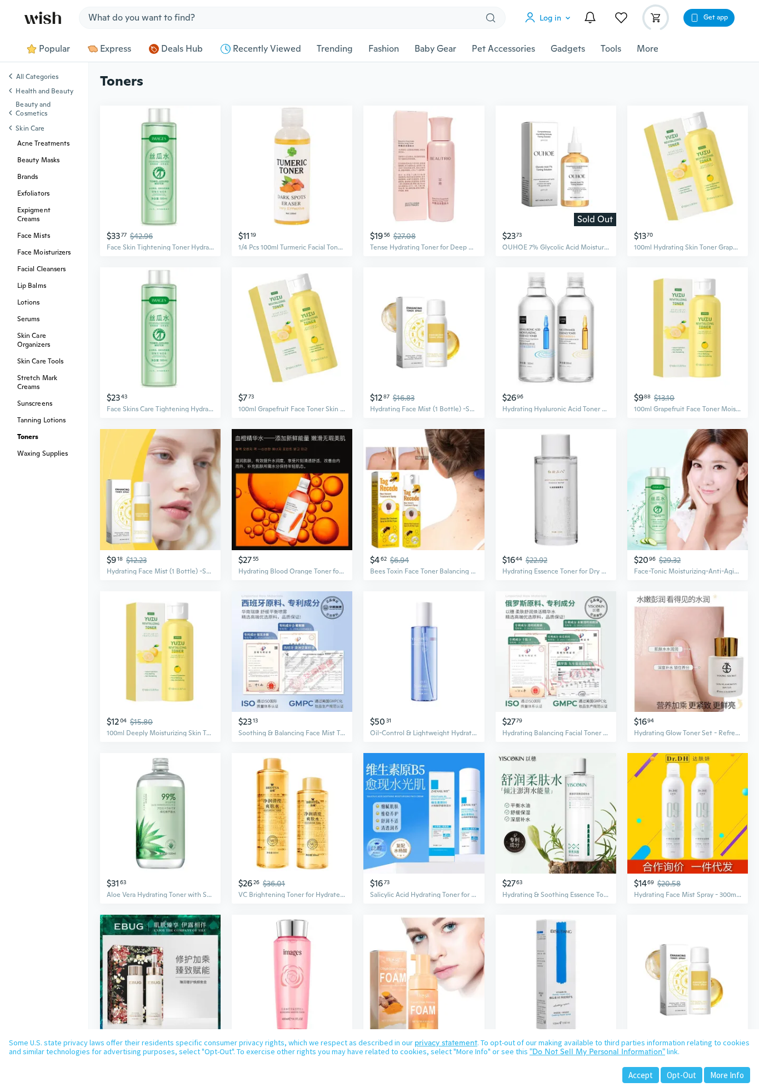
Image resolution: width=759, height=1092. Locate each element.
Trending (335, 48)
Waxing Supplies (42, 453)
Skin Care (30, 128)
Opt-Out (681, 1075)
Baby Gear (435, 48)
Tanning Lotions (41, 420)
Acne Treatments (43, 143)
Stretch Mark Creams (37, 382)
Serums (28, 319)
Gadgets (568, 48)
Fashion (383, 48)
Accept (640, 1075)
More (647, 48)
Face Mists (33, 235)
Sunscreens (34, 403)
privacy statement (446, 1043)
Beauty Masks (38, 160)
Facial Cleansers (41, 269)
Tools (611, 48)
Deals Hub (182, 48)
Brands (27, 176)
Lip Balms (31, 285)
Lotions (28, 302)
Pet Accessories (503, 48)
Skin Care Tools (40, 361)
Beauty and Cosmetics (33, 109)
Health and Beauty (44, 91)
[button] (550, 17)
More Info (727, 1075)
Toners (27, 436)
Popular (54, 48)
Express (115, 48)
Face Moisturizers (44, 252)
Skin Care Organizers (33, 340)
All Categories (37, 77)
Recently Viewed (267, 48)
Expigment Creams (34, 214)
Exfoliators (33, 193)
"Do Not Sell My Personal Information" (597, 1051)
